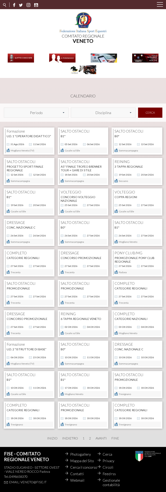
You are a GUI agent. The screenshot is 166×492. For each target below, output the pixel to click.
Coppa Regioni (126, 197)
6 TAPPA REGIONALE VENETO (81, 318)
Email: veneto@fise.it (28, 482)
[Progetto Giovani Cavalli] (83, 73)
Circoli (108, 467)
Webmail (77, 480)
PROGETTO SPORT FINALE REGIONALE (25, 168)
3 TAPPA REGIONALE (129, 166)
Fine (115, 438)
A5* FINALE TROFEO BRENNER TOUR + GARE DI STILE (81, 168)
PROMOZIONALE (18, 288)
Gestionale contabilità (111, 482)
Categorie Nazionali (131, 318)
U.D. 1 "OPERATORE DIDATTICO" (29, 136)
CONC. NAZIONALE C (21, 227)
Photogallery (80, 454)
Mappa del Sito (82, 461)
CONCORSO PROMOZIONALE (81, 258)
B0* (117, 136)
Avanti (101, 438)
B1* (63, 136)
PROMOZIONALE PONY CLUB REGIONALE (134, 259)
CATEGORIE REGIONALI (23, 258)
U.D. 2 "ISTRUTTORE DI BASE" (26, 349)
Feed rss (109, 474)
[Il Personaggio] (62, 62)
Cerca (150, 112)
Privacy (108, 461)
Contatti (77, 474)
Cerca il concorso (83, 467)
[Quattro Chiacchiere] (21, 62)
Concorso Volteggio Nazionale (78, 198)
